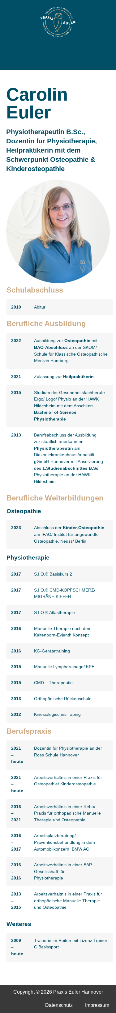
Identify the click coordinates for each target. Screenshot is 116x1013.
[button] (58, 48)
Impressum (97, 1005)
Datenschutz (59, 1005)
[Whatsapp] (71, 59)
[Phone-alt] (62, 59)
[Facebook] (45, 59)
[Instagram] (53, 59)
